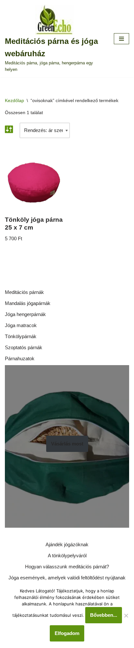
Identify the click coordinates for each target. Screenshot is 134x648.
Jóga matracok (21, 325)
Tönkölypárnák (20, 336)
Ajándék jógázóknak (67, 544)
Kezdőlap (14, 100)
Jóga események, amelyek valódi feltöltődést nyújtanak (67, 577)
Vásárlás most (67, 443)
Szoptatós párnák (23, 347)
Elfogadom (67, 633)
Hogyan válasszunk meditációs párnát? (67, 566)
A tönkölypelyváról (67, 555)
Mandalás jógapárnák (27, 303)
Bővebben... (103, 615)
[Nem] (126, 615)
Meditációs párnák (24, 292)
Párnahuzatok (19, 358)
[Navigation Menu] (121, 38)
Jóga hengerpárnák (25, 314)
